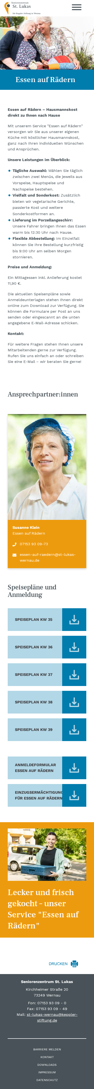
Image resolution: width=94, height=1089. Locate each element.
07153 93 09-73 (34, 544)
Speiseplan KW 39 (34, 729)
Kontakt (47, 1057)
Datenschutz (47, 1080)
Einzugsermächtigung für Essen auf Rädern (39, 795)
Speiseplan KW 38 (34, 702)
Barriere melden (47, 1049)
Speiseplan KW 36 (34, 647)
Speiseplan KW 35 (33, 619)
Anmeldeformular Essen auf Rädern (35, 768)
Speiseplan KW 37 (34, 674)
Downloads (47, 1065)
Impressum (47, 1072)
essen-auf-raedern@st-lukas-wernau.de (48, 557)
